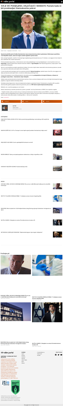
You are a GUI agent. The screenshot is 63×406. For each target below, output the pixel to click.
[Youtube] (61, 355)
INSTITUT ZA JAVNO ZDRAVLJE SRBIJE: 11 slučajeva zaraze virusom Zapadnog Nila (21, 196)
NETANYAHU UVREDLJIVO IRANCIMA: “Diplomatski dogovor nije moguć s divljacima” (21, 232)
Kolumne (23, 357)
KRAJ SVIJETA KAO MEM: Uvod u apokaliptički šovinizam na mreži (17, 142)
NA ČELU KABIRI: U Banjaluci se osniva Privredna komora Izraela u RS (18, 220)
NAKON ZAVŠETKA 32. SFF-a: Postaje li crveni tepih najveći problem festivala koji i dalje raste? (24, 130)
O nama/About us (40, 352)
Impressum (39, 353)
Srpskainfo (6, 97)
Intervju (23, 358)
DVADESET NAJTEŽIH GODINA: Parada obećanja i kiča (14, 166)
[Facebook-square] (56, 355)
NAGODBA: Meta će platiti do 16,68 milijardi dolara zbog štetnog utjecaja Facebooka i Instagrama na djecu (15, 342)
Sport (23, 361)
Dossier (23, 355)
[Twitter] (58, 355)
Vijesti (23, 353)
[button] (11, 101)
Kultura (23, 363)
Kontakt (38, 355)
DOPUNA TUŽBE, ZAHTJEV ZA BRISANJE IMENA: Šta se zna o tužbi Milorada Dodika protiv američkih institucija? (15, 296)
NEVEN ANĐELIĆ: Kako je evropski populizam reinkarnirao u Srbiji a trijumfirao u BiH (21, 154)
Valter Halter (24, 360)
